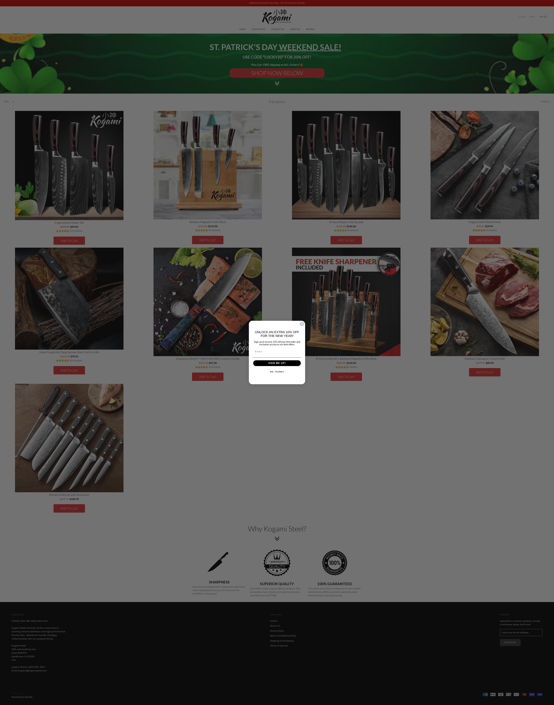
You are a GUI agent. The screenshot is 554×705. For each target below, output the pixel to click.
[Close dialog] (302, 324)
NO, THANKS (277, 372)
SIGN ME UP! (277, 363)
